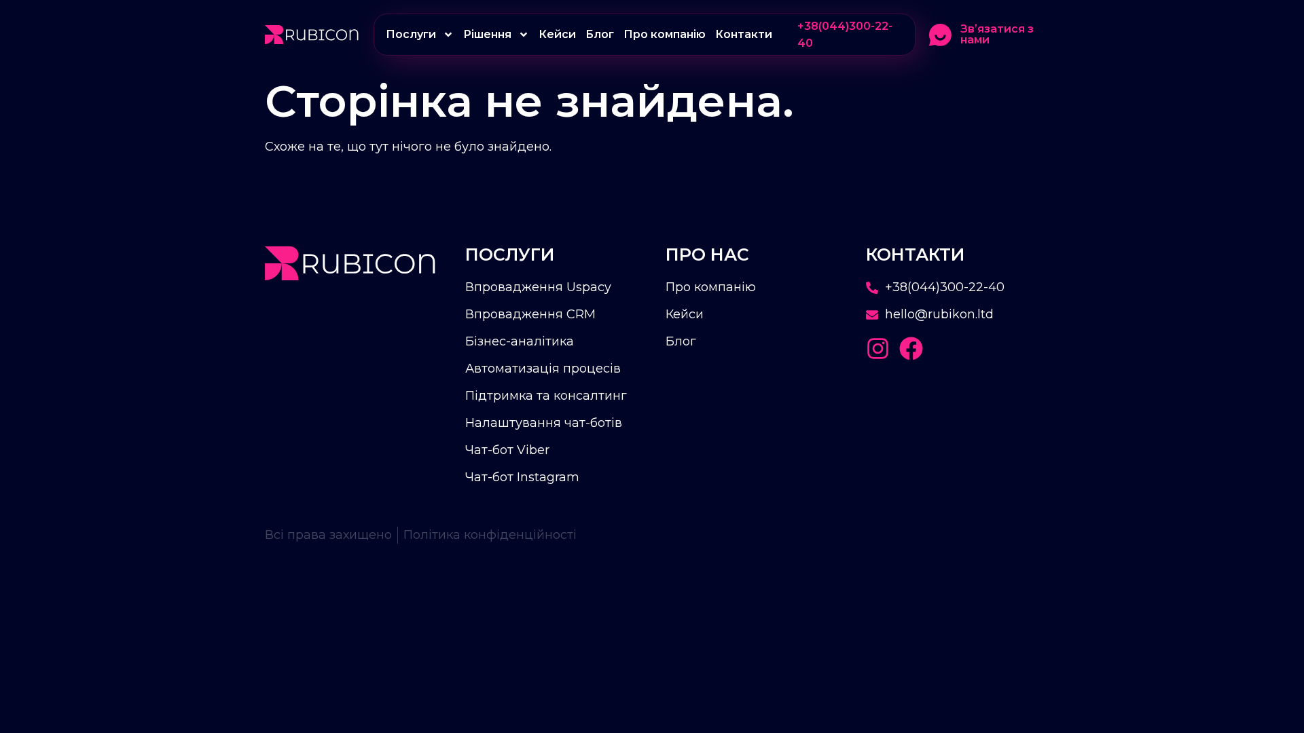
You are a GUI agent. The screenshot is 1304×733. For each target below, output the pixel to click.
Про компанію (664, 34)
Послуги (411, 34)
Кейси (557, 34)
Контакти (743, 34)
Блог (599, 34)
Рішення (487, 34)
